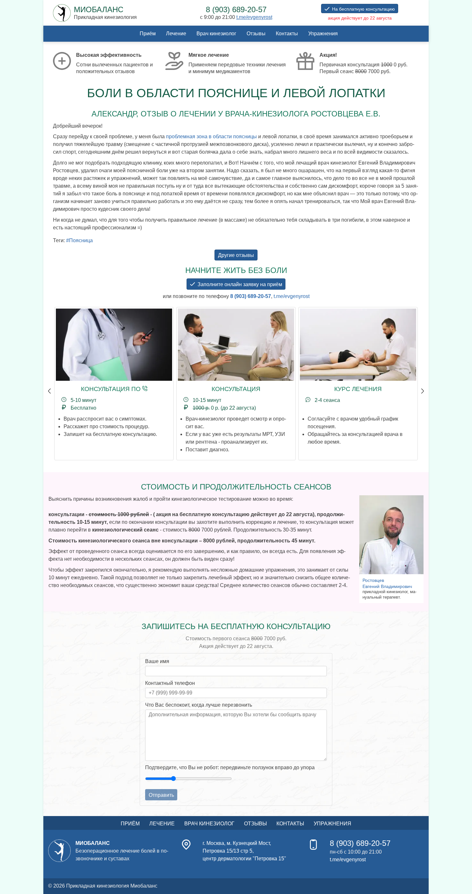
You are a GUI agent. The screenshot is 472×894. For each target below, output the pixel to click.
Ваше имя (157, 661)
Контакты (287, 33)
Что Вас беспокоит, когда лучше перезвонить (198, 705)
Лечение (176, 33)
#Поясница (79, 240)
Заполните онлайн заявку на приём (239, 284)
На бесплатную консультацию (363, 9)
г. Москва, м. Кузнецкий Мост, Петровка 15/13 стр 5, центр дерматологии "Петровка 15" (244, 850)
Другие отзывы (236, 255)
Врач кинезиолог (216, 33)
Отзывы (256, 33)
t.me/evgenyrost (254, 17)
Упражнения (323, 33)
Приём (148, 33)
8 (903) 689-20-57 (250, 296)
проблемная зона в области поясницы (211, 136)
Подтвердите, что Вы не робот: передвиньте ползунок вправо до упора (230, 767)
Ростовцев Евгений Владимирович (387, 583)
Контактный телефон (170, 683)
